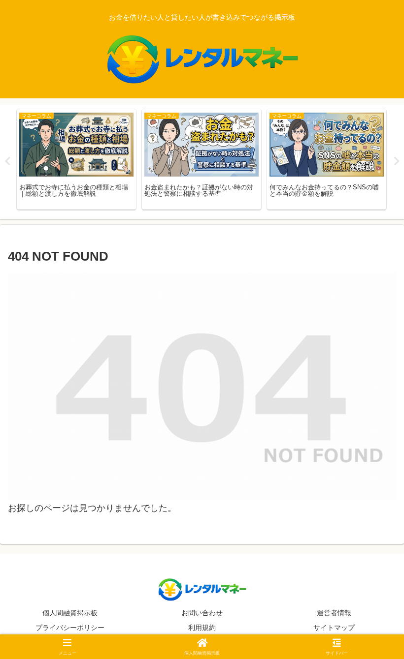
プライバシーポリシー (69, 627)
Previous (7, 161)
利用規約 (202, 627)
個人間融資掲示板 (70, 613)
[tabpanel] (76, 159)
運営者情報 (334, 613)
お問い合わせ (202, 613)
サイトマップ (334, 627)
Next (397, 161)
